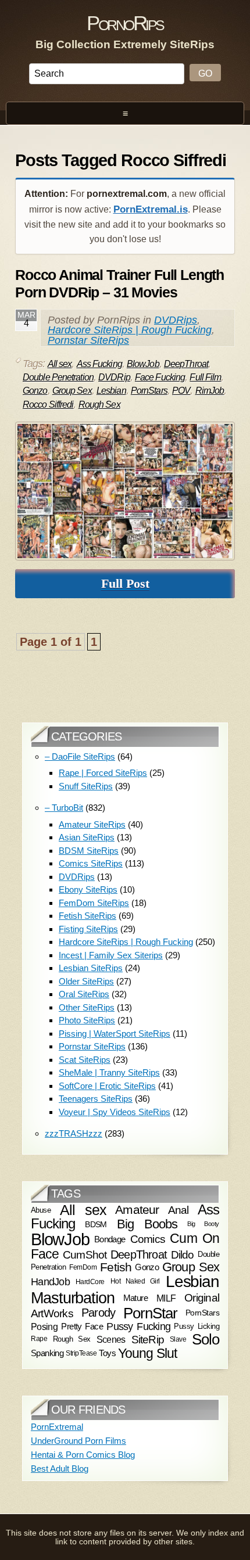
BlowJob (143, 364)
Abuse (41, 1209)
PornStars (149, 391)
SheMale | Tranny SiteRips (109, 1072)
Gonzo (35, 391)
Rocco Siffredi (48, 404)
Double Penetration (58, 377)
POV (181, 391)
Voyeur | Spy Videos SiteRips (114, 1112)
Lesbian (111, 391)
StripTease (81, 1354)
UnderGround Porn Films (78, 1441)
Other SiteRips (87, 1007)
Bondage (110, 1239)
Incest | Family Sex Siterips (111, 955)
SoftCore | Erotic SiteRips (107, 1086)
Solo (205, 1339)
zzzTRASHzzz (73, 1133)
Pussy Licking (196, 1326)
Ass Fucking (99, 364)
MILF (166, 1297)
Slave (178, 1339)
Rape (39, 1339)
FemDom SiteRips (94, 903)
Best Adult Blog (59, 1468)
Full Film (205, 377)
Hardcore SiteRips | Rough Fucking (130, 330)
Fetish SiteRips (87, 916)
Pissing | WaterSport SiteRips (114, 1033)
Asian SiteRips (87, 837)
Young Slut (147, 1353)
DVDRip (114, 377)
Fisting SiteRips (88, 929)
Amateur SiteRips (92, 824)
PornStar (150, 1313)
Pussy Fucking (138, 1326)
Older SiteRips (86, 981)
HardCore (90, 1282)
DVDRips (175, 320)
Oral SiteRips (84, 994)
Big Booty (203, 1223)
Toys (107, 1353)
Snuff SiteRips (86, 786)
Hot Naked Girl (135, 1281)
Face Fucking (160, 377)
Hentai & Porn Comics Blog (83, 1455)
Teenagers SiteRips (96, 1098)
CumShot (85, 1254)
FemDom (83, 1267)
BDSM (96, 1223)
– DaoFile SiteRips (80, 756)
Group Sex (72, 391)
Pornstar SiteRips (88, 340)
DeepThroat (186, 364)
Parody (98, 1312)
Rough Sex (99, 404)
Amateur (137, 1210)
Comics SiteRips (91, 863)
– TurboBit (64, 808)
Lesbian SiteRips (91, 968)
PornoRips (125, 23)
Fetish (115, 1267)
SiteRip (148, 1339)
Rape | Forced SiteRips (103, 773)
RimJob (209, 391)
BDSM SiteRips (89, 851)
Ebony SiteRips (88, 889)
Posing (44, 1326)
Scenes (111, 1339)
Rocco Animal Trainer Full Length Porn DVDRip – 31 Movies (119, 283)
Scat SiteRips (84, 1060)
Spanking (47, 1353)
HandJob (50, 1281)
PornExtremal (57, 1427)
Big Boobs (147, 1224)
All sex (60, 364)
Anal (178, 1210)
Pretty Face (82, 1326)
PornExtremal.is (150, 209)
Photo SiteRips (87, 1020)
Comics (147, 1239)
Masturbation (73, 1298)
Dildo (182, 1254)
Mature (135, 1298)
